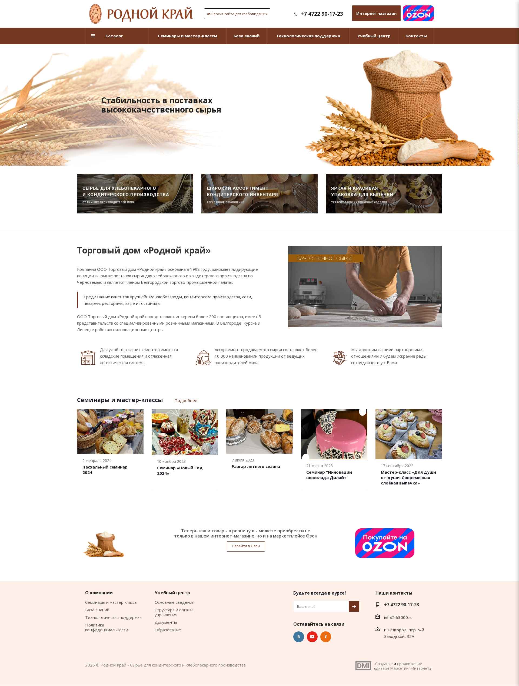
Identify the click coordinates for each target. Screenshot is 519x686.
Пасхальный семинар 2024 (105, 469)
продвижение (409, 663)
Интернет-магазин (376, 13)
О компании (99, 593)
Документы (166, 622)
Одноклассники (325, 636)
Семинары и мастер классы (111, 602)
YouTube (312, 636)
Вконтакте (298, 636)
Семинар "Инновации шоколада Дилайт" (329, 474)
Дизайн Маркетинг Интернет (363, 665)
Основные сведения (174, 602)
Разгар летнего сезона (256, 466)
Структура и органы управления (174, 612)
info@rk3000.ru (398, 617)
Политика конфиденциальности (106, 627)
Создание (384, 663)
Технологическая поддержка (113, 617)
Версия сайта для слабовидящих (239, 13)
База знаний (97, 609)
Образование (168, 629)
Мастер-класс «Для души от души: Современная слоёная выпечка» (408, 477)
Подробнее (185, 400)
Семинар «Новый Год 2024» (180, 470)
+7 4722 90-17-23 (322, 13)
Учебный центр (172, 593)
